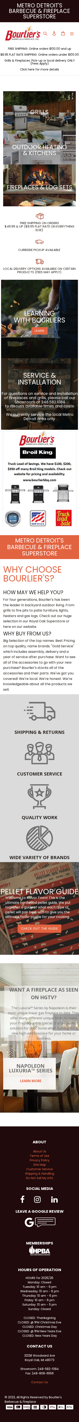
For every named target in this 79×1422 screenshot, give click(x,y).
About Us (39, 1151)
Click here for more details (39, 69)
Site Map (39, 1165)
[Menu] (71, 33)
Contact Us (39, 1382)
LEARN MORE (30, 1081)
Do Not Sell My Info (39, 1178)
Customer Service (39, 1169)
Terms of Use (39, 1156)
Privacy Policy (40, 1160)
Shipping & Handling (39, 1173)
